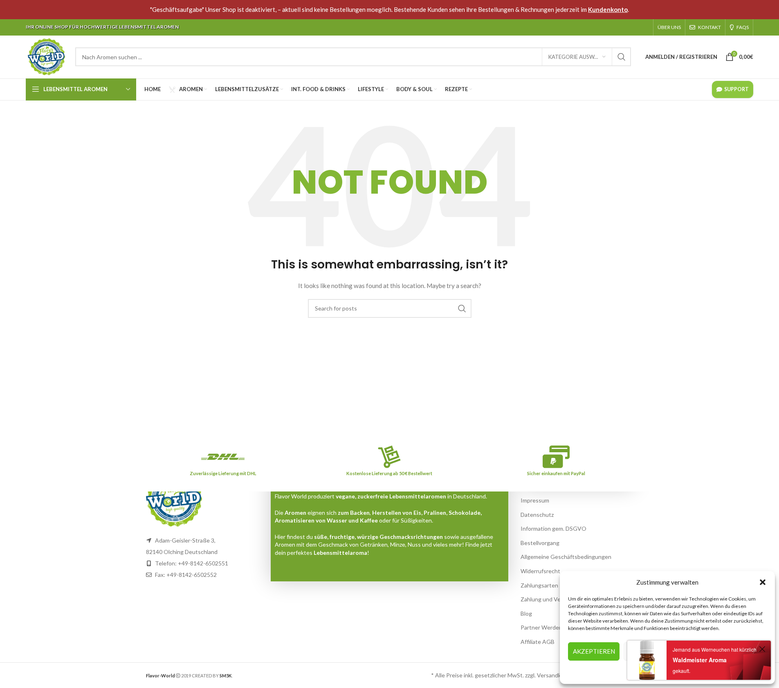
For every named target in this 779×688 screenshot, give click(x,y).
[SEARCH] (621, 56)
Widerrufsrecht (540, 570)
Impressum (535, 500)
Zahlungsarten (539, 585)
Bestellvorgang (540, 542)
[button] (763, 582)
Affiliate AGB (538, 641)
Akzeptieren (594, 651)
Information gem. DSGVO (553, 528)
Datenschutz (537, 514)
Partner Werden (541, 627)
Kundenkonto (608, 9)
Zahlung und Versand (548, 599)
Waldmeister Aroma (700, 660)
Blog (526, 613)
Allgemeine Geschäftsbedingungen (566, 556)
